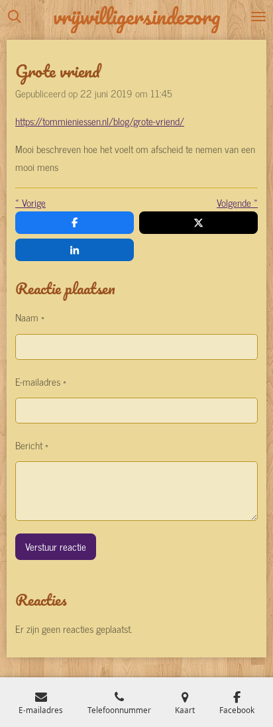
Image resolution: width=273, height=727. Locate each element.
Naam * (29, 317)
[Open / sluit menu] (258, 16)
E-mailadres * (40, 381)
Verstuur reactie (55, 546)
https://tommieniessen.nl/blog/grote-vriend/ (99, 121)
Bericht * (31, 445)
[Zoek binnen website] (14, 16)
